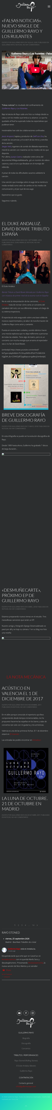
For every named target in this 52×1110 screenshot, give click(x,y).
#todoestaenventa (35, 963)
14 (33, 925)
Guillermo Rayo (18, 42)
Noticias (18, 45)
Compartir (7, 977)
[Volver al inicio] (26, 6)
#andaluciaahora (9, 959)
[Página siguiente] (37, 925)
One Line (15, 1099)
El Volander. (15, 734)
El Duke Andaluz (19, 242)
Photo (8, 970)
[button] (49, 6)
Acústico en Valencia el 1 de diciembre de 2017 (22, 693)
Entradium (37, 740)
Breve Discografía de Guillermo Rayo (24, 417)
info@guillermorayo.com (26, 1086)
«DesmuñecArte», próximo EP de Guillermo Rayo (21, 595)
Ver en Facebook (7, 974)
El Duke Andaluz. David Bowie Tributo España (25, 229)
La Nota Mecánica (26, 676)
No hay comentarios (31, 45)
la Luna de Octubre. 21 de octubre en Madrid (25, 803)
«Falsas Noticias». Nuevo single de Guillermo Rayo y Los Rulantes (22, 28)
